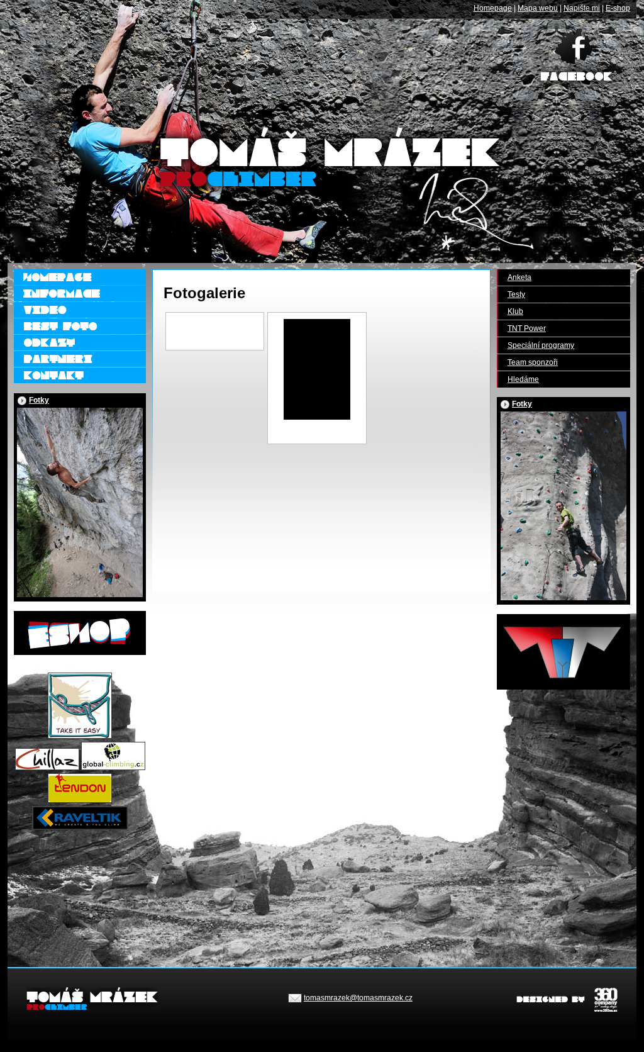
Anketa (519, 277)
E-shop (618, 8)
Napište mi (582, 8)
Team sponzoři (533, 362)
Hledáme (523, 379)
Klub (515, 311)
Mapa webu (538, 8)
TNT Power (527, 328)
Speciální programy (541, 345)
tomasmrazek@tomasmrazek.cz (358, 997)
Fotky (39, 400)
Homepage (493, 8)
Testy (516, 294)
